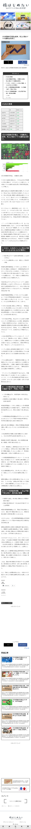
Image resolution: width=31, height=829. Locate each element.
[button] (28, 449)
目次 (13, 73)
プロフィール (22, 822)
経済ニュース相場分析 (7, 603)
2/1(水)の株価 (9, 76)
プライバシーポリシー (8, 822)
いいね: (9, 97)
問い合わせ (15, 824)
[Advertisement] (15, 623)
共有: (8, 95)
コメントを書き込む (15, 801)
